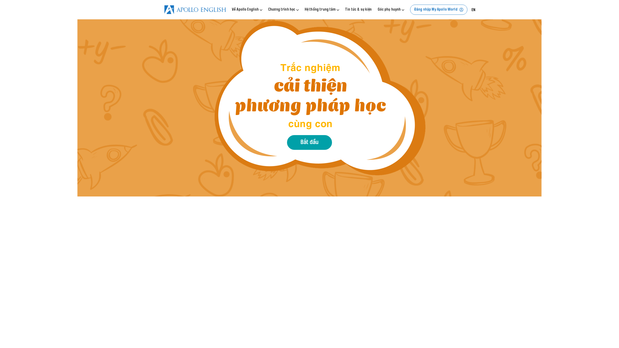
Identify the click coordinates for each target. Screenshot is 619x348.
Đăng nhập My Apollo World (435, 10)
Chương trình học (282, 9)
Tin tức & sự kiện (358, 9)
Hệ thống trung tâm (321, 9)
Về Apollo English (246, 9)
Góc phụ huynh (390, 9)
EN (473, 10)
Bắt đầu (309, 142)
